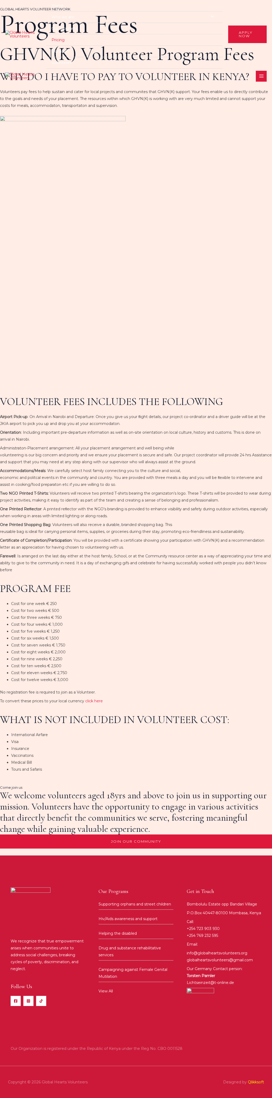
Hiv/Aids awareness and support (128, 918)
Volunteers (61, 62)
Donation (60, 51)
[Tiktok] (41, 1001)
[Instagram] (28, 1001)
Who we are (63, 17)
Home (57, 5)
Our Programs (65, 28)
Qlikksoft (256, 1082)
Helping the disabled (118, 933)
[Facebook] (16, 1001)
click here (94, 701)
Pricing (58, 39)
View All (106, 991)
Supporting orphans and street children (135, 904)
